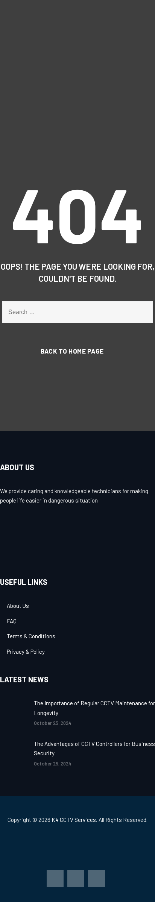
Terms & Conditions (31, 636)
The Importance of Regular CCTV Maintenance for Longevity (94, 708)
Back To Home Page (72, 351)
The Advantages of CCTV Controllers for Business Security (94, 748)
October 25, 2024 (52, 723)
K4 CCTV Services (74, 819)
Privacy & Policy (26, 651)
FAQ (12, 621)
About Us (18, 605)
